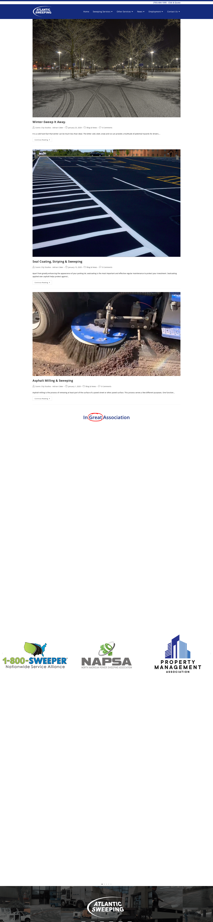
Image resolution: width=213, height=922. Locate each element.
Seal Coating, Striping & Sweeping (57, 261)
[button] (2, 653)
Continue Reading (43, 139)
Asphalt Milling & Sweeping (53, 380)
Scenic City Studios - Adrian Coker (49, 127)
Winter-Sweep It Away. (49, 122)
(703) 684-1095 (160, 2)
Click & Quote (174, 2)
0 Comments (107, 127)
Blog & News (92, 127)
